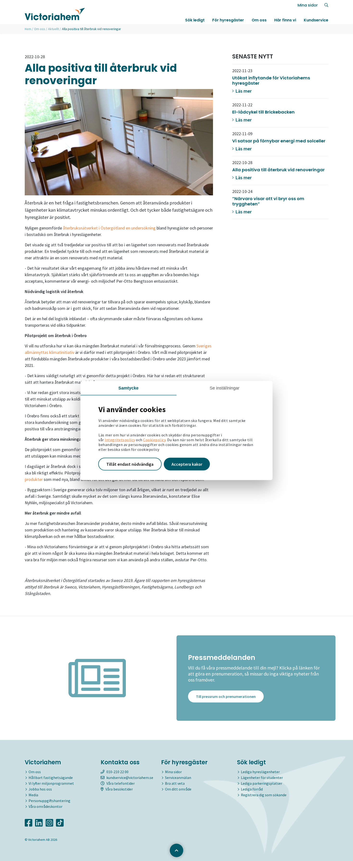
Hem (28, 29)
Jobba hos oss (40, 789)
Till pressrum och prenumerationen (226, 696)
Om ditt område (178, 789)
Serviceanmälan (178, 777)
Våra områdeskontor (45, 806)
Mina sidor (308, 5)
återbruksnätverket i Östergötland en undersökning (109, 228)
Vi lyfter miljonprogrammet (51, 783)
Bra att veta (175, 783)
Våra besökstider (119, 789)
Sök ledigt (195, 20)
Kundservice (316, 20)
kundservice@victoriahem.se (129, 777)
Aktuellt (53, 29)
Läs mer (243, 91)
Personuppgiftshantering (49, 800)
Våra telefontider (120, 783)
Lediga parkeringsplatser (261, 783)
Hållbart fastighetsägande (51, 777)
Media (33, 794)
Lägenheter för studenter (262, 777)
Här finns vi (285, 20)
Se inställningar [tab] (225, 387)
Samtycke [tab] (128, 387)
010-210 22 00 (117, 771)
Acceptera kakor (186, 464)
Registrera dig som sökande (263, 794)
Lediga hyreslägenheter (260, 771)
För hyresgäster (228, 20)
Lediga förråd (252, 789)
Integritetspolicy (120, 439)
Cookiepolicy (154, 439)
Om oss (259, 20)
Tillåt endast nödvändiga (129, 464)
